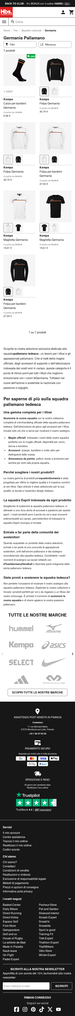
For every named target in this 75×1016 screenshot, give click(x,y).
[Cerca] (13, 22)
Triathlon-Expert (49, 942)
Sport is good (47, 930)
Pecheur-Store (48, 905)
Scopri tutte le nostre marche (37, 692)
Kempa (8, 99)
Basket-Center (12, 905)
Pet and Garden (48, 909)
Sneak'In (44, 921)
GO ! (67, 3)
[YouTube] (58, 1010)
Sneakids (45, 926)
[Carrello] (71, 12)
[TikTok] (41, 1010)
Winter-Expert (47, 955)
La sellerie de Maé (14, 942)
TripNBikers (46, 947)
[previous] (2, 653)
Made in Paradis (13, 947)
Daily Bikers (10, 909)
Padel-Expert (11, 959)
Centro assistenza (14, 837)
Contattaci (37, 722)
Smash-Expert (48, 917)
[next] (72, 653)
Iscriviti (61, 986)
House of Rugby (13, 938)
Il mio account (11, 833)
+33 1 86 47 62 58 (37, 733)
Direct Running (12, 913)
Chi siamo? (10, 862)
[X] (50, 1010)
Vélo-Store (45, 951)
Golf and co (10, 934)
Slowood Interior (49, 913)
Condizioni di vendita (16, 870)
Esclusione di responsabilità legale (24, 879)
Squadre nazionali (31, 30)
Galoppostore (11, 930)
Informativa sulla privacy (18, 891)
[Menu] (4, 22)
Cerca (19, 22)
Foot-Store (9, 926)
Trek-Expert (46, 938)
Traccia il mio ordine (15, 841)
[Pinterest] (33, 1010)
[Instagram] (25, 1010)
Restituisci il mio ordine (17, 845)
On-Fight (8, 955)
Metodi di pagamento (16, 883)
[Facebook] (16, 1010)
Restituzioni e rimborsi (16, 875)
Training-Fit (46, 934)
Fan (16, 30)
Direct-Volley (10, 917)
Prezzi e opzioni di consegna (21, 887)
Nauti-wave (10, 951)
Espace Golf (10, 921)
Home (6, 30)
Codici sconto (11, 849)
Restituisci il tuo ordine (37, 787)
